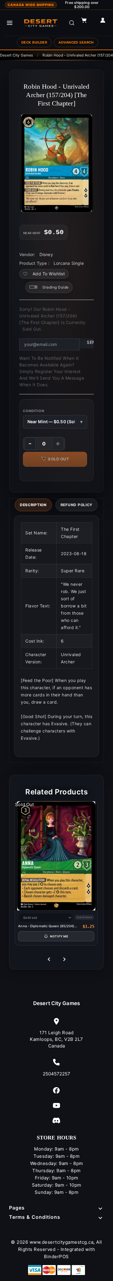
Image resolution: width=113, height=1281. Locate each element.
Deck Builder (34, 42)
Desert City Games (56, 1003)
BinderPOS (56, 1256)
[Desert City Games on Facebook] (56, 1090)
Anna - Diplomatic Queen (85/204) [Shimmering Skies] (46, 926)
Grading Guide (55, 287)
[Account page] (105, 23)
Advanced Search (76, 42)
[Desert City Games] (41, 23)
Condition (33, 411)
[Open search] (71, 22)
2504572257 (57, 1074)
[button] (86, 22)
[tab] (33, 505)
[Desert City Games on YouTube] (56, 1105)
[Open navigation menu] (10, 23)
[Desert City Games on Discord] (56, 1120)
